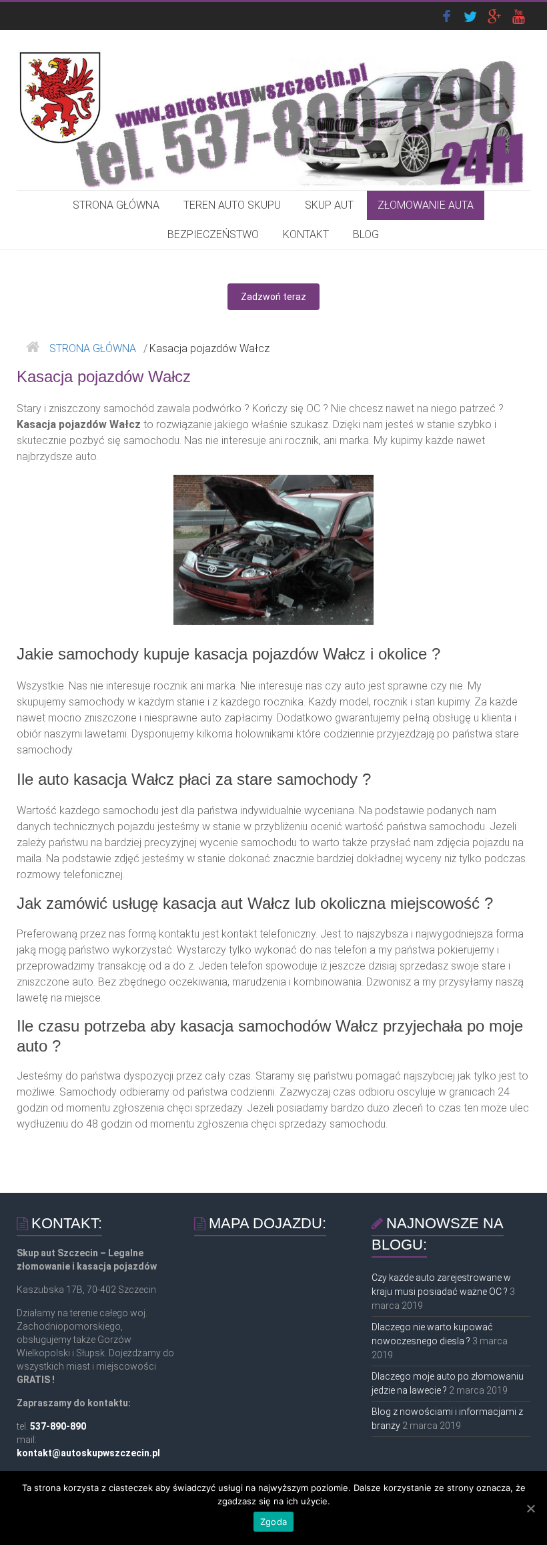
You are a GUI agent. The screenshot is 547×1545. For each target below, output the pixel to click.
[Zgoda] (530, 1508)
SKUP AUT (329, 205)
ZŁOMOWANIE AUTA (426, 205)
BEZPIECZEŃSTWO (213, 234)
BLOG (366, 234)
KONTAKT (306, 234)
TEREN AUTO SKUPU (232, 205)
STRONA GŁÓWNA (116, 205)
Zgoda (273, 1521)
